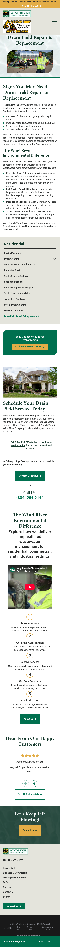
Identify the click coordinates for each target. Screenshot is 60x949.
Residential (9, 868)
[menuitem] (30, 253)
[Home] (17, 13)
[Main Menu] (54, 21)
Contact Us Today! (28, 476)
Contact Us (45, 941)
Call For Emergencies (15, 941)
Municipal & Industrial (14, 877)
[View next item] (34, 783)
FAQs (5, 882)
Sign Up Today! (30, 6)
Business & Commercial (15, 873)
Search (6, 897)
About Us (28, 719)
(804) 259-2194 (30, 498)
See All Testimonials (28, 794)
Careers (7, 887)
